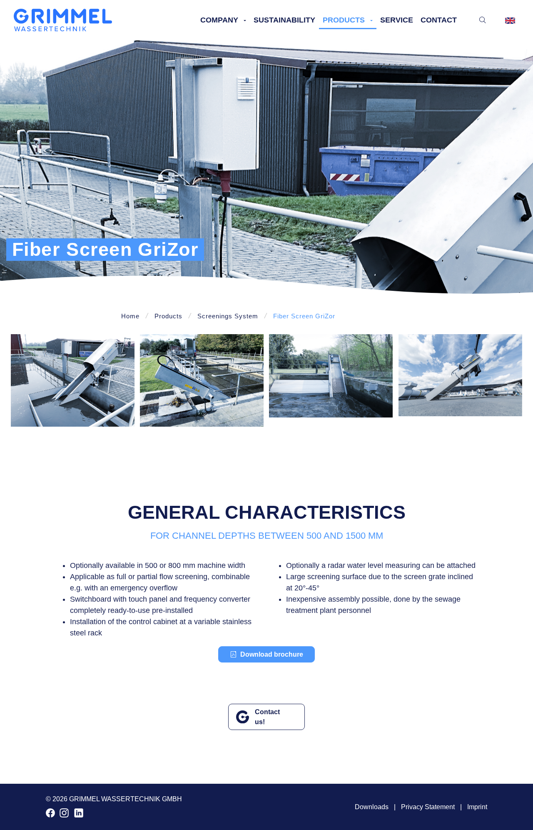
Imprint (477, 806)
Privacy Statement (428, 806)
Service (396, 20)
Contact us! (267, 716)
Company (219, 20)
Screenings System (227, 316)
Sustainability (284, 20)
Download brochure (271, 654)
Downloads (372, 806)
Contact (439, 20)
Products (344, 20)
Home (130, 316)
